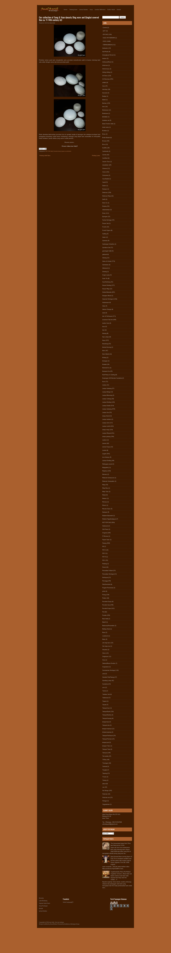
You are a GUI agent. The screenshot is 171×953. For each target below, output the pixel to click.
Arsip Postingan (43, 906)
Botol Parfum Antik (107, 124)
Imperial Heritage (107, 299)
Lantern (104, 440)
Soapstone (105, 667)
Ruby (103, 639)
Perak (104, 567)
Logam (104, 454)
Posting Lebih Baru (44, 155)
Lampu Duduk (106, 405)
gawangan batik (107, 251)
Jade (103, 313)
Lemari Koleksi (83, 9)
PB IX (104, 550)
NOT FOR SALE (49, 151)
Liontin (104, 450)
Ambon (104, 58)
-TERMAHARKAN (107, 45)
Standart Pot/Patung (108, 677)
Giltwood (105, 268)
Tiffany (104, 759)
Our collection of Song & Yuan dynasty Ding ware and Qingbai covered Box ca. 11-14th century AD (69, 18)
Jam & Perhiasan (107, 316)
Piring (104, 595)
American (105, 65)
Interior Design (106, 309)
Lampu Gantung (107, 388)
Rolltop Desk (106, 629)
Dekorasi (104, 192)
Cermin (104, 155)
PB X (103, 560)
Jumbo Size (105, 323)
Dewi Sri (104, 203)
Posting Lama (96, 155)
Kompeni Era (106, 371)
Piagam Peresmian (107, 588)
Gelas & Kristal (106, 261)
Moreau (104, 502)
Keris (103, 350)
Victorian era (106, 797)
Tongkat (104, 770)
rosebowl (105, 636)
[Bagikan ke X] (44, 149)
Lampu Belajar (106, 392)
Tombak (104, 766)
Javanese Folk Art (107, 320)
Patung (104, 543)
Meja (103, 485)
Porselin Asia (57, 151)
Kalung (104, 333)
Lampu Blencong (107, 395)
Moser (104, 505)
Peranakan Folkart (107, 570)
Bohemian (105, 110)
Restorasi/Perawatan (108, 625)
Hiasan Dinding (106, 285)
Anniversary (105, 69)
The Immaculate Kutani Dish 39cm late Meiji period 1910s (121, 844)
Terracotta (105, 756)
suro (103, 687)
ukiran (104, 783)
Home (65, 9)
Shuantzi (104, 649)
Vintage (104, 801)
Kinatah (104, 364)
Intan (103, 306)
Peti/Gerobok (106, 584)
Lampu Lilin (105, 423)
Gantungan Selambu (108, 244)
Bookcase (105, 113)
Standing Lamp (106, 680)
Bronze (104, 141)
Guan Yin (104, 278)
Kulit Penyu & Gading (108, 375)
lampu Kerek (106, 416)
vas (103, 787)
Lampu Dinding (106, 402)
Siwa (103, 660)
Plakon (104, 598)
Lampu (104, 385)
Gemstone (105, 265)
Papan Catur (105, 539)
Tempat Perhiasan (107, 735)
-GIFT (104, 31)
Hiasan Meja (105, 289)
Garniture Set (106, 247)
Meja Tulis (105, 491)
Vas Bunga (105, 790)
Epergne (104, 216)
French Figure (106, 230)
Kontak (119, 9)
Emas (103, 213)
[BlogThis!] (42, 149)
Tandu (104, 691)
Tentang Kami (73, 9)
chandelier (105, 165)
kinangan (104, 361)
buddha (104, 148)
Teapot (104, 701)
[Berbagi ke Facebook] (46, 149)
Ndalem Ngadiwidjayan (109, 519)
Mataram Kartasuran (108, 478)
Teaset (104, 705)
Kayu (103, 340)
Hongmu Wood (106, 295)
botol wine (105, 127)
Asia (103, 86)
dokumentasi (106, 210)
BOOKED (104, 117)
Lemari (104, 443)
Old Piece (105, 529)
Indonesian (105, 302)
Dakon (104, 185)
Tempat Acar (106, 708)
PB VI (103, 553)
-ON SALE (105, 34)
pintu (103, 591)
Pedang (104, 564)
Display (104, 206)
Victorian (104, 794)
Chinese (104, 168)
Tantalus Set (106, 694)
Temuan (104, 753)
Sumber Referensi (100, 9)
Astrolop (104, 89)
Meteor (104, 498)
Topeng (104, 773)
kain (103, 330)
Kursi (103, 381)
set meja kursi (106, 643)
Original (104, 533)
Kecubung (105, 344)
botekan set (105, 120)
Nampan (104, 512)
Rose (103, 632)
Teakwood (105, 698)
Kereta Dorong (106, 347)
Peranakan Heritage (108, 574)
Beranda (41, 898)
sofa (103, 674)
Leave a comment (66, 151)
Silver (104, 653)
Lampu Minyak (106, 433)
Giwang (104, 271)
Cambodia (105, 151)
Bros (103, 144)
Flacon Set (105, 223)
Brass (103, 134)
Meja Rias (105, 488)
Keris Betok (105, 354)
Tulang (104, 780)
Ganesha (104, 240)
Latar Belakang (43, 901)
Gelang (104, 258)
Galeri (104, 237)
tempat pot (105, 742)
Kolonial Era (105, 368)
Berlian (104, 103)
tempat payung (106, 732)
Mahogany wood (107, 464)
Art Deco (104, 76)
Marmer (104, 474)
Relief (104, 622)
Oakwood (105, 526)
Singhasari (105, 656)
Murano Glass (106, 509)
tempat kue (105, 722)
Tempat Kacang (106, 718)
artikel (104, 82)
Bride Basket (106, 137)
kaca (103, 326)
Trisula (104, 777)
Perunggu (105, 581)
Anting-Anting (106, 72)
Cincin (104, 172)
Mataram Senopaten (108, 481)
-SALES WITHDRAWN (108, 38)
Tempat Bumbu (106, 715)
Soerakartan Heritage (108, 670)
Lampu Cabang (106, 399)
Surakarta (105, 684)
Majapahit (105, 467)
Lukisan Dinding (106, 460)
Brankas (104, 130)
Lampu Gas (105, 412)
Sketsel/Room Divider (108, 663)
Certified (104, 158)
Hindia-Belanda (106, 292)
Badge (104, 96)
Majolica (104, 471)
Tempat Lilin (106, 725)
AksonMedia (53, 924)
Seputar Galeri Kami (44, 903)
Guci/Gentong (106, 282)
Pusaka (104, 615)
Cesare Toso (106, 161)
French (104, 227)
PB (103, 546)
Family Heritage (107, 220)
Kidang (104, 357)
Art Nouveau (106, 79)
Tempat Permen (107, 739)
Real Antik (105, 619)
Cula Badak (105, 179)
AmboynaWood (106, 62)
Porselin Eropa (106, 608)
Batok (104, 100)
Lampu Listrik (106, 426)
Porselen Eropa (106, 601)
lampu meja (105, 429)
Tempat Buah (106, 711)
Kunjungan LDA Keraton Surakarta (112, 378)
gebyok (104, 254)
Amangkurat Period (108, 55)
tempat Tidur (106, 746)
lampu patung (106, 436)
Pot (103, 612)
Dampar (104, 189)
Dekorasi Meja (106, 196)
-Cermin (104, 27)
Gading (104, 234)
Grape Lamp (106, 275)
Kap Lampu (105, 337)
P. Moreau (105, 536)
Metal (104, 495)
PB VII (104, 557)
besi (103, 106)
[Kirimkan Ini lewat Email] (40, 149)
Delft (103, 199)
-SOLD (104, 41)
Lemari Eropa (106, 447)
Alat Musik (105, 51)
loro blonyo (105, 457)
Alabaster (105, 48)
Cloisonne (105, 175)
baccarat (104, 93)
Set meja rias (106, 646)
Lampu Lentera (106, 419)
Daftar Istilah (111, 9)
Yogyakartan (106, 804)
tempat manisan (107, 729)
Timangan (105, 763)
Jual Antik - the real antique (56, 922)
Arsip (91, 9)
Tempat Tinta (106, 749)
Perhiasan (105, 577)
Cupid (104, 182)
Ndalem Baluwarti (107, 515)
